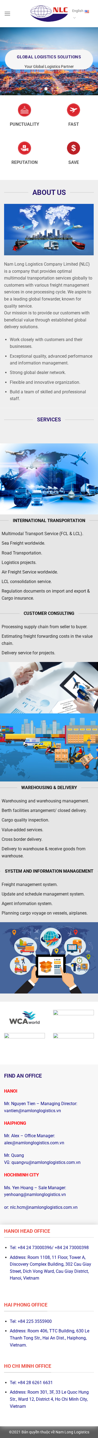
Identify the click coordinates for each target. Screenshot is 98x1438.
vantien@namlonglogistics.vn (32, 1110)
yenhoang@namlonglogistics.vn (35, 1194)
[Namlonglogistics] (49, 13)
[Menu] (7, 13)
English (77, 11)
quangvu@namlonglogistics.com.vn (45, 1162)
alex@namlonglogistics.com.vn (34, 1142)
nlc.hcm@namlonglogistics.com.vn (44, 1207)
